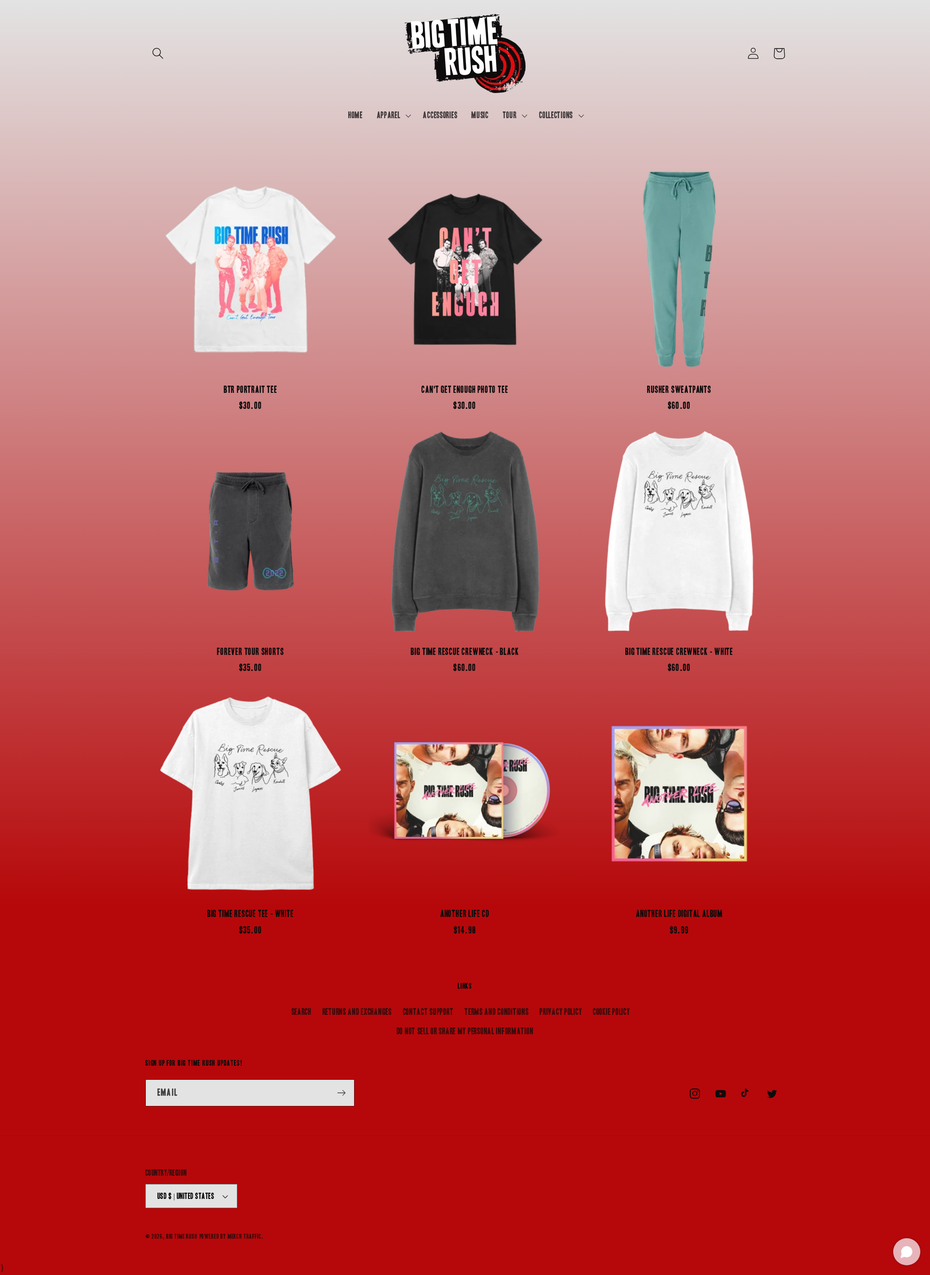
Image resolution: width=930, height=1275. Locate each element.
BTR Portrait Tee (251, 390)
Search (301, 1012)
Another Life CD (465, 914)
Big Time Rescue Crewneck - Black (465, 652)
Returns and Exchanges (357, 1012)
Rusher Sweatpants (679, 390)
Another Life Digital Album (679, 914)
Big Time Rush (182, 1236)
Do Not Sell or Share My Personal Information (465, 1031)
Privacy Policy (561, 1012)
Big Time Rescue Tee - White (250, 914)
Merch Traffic (245, 1236)
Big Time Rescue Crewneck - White (679, 652)
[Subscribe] (341, 1092)
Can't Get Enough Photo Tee (464, 390)
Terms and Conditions (496, 1012)
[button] (158, 53)
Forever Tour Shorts (250, 652)
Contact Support (428, 1012)
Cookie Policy (611, 1012)
